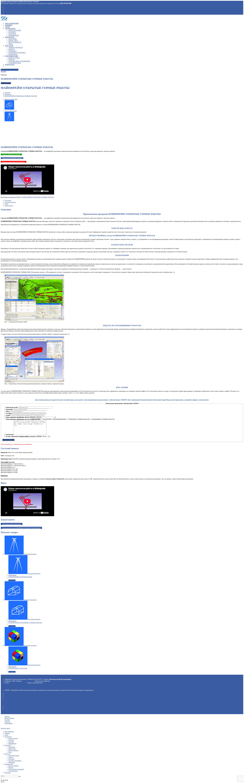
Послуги (7, 754)
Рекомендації (9, 764)
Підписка (11, 759)
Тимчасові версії (13, 755)
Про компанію (9, 731)
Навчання (11, 762)
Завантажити (9, 205)
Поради (10, 767)
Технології (8, 736)
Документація (12, 771)
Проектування (11, 693)
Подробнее (12, 580)
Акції (6, 735)
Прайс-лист (12, 748)
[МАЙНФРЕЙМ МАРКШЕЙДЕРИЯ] (9, 121)
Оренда (10, 757)
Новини (7, 716)
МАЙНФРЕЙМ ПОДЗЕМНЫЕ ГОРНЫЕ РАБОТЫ (25, 622)
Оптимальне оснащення (16, 769)
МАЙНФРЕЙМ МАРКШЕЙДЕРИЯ (20, 577)
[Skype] (5, 9)
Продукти (8, 745)
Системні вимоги (10, 202)
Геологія (8, 697)
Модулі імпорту (13, 750)
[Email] (5, 13)
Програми (11, 747)
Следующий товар (11, 111)
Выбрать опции (6, 83)
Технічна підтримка (14, 760)
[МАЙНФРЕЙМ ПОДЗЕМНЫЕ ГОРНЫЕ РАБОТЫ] (9, 109)
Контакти (8, 772)
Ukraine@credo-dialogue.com (18, 683)
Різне (10, 752)
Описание (8, 200)
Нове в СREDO (13, 766)
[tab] (124, 200)
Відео (6, 204)
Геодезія (8, 695)
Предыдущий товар (11, 99)
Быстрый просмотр (30, 554)
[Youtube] (5, 11)
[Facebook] (5, 7)
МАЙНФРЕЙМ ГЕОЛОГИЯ (17, 668)
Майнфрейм (12, 197)
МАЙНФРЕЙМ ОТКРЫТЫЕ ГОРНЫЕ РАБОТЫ (37, 197)
